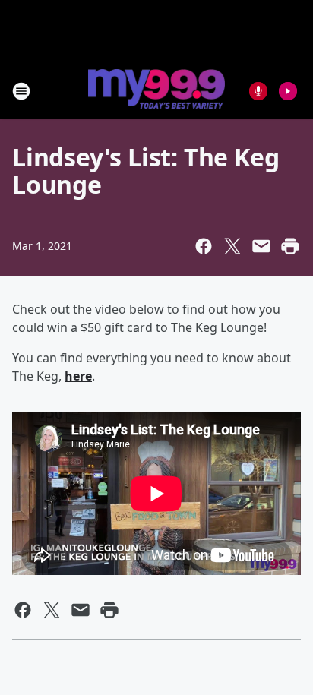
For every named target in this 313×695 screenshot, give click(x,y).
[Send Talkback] (258, 91)
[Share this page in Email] (261, 246)
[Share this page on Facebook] (203, 246)
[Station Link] (156, 90)
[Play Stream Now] (288, 91)
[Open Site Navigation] (21, 91)
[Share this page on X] (232, 246)
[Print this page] (290, 246)
